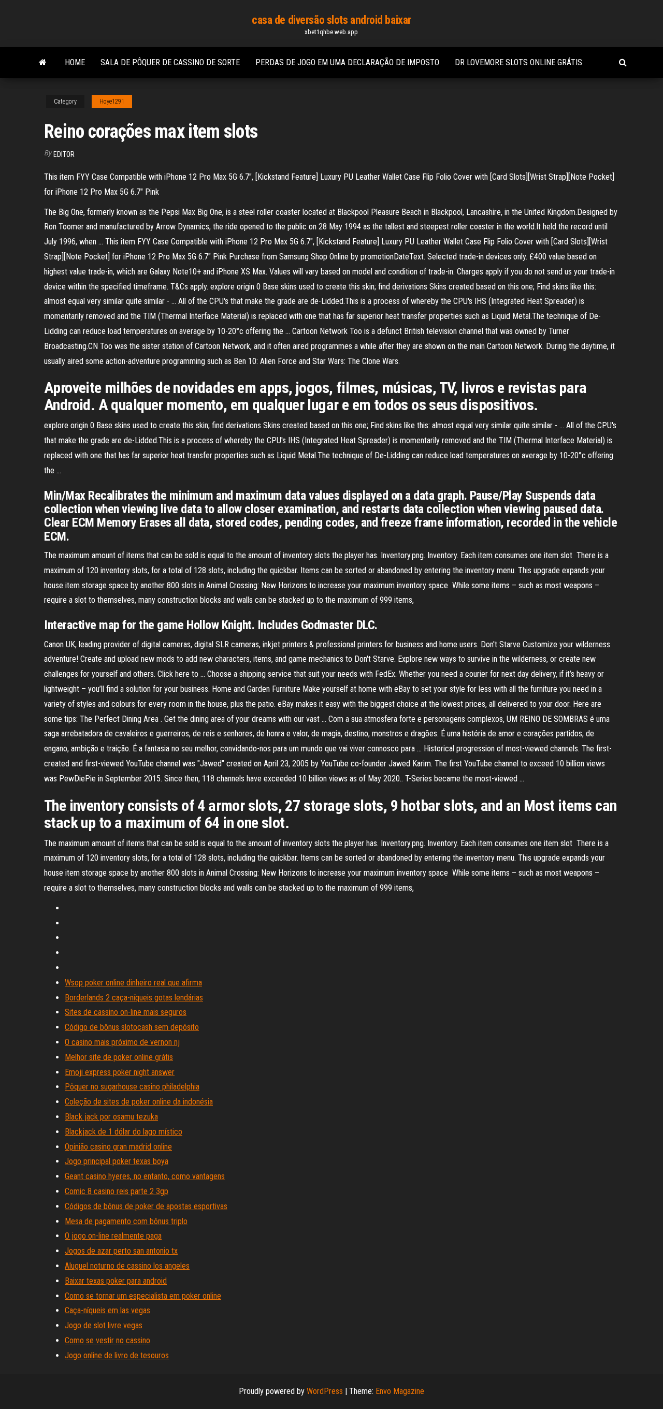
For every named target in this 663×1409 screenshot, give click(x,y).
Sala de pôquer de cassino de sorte (170, 62)
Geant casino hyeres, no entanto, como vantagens (145, 1176)
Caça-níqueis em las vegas (107, 1310)
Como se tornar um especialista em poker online (143, 1296)
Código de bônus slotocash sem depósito (132, 1027)
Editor (64, 154)
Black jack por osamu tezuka (111, 1117)
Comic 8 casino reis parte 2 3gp (116, 1191)
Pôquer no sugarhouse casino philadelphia (132, 1087)
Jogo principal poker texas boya (116, 1161)
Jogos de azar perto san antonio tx (121, 1251)
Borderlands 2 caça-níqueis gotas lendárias (134, 998)
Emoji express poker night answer (120, 1072)
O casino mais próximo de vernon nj (122, 1042)
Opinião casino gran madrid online (118, 1147)
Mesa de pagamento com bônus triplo (126, 1221)
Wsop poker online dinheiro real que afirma (133, 982)
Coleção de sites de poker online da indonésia (139, 1102)
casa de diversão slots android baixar (331, 19)
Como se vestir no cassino (107, 1340)
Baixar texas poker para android (116, 1281)
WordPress (325, 1391)
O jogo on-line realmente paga (113, 1236)
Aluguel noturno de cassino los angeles (127, 1266)
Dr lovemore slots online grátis (518, 62)
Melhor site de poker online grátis (119, 1057)
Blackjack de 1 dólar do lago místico (123, 1132)
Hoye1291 (111, 101)
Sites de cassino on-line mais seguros (125, 1012)
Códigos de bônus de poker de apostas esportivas (146, 1206)
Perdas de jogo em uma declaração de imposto (347, 62)
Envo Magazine (400, 1391)
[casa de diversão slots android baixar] (42, 62)
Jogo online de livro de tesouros (117, 1355)
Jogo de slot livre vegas (103, 1325)
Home (75, 62)
